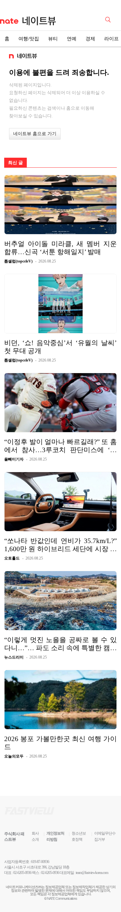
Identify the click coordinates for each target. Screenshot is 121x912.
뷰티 (53, 38)
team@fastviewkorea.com (92, 872)
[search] (109, 19)
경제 (90, 38)
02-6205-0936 (22, 872)
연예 (71, 38)
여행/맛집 (28, 38)
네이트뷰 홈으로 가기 (34, 133)
